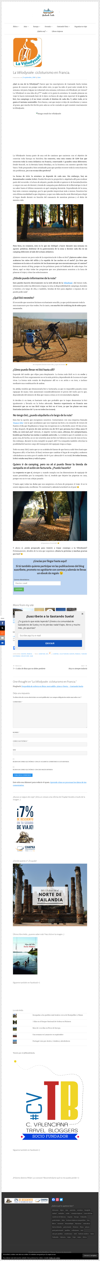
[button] (50, 616)
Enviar (50, 643)
